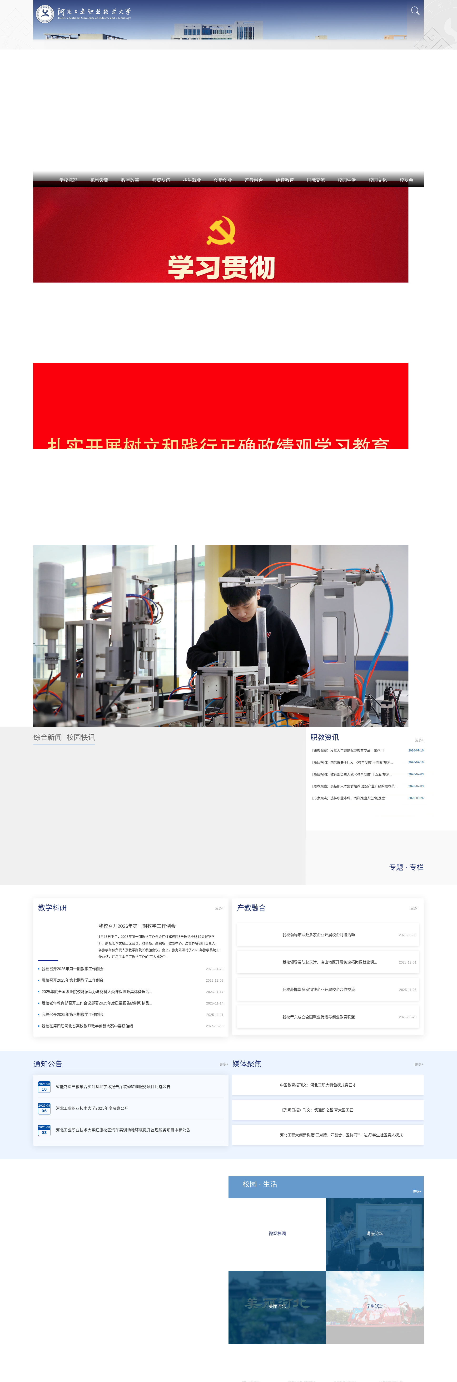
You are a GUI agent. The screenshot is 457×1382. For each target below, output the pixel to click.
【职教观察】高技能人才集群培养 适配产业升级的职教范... (353, 1149)
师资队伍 (161, 180)
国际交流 (316, 180)
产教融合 (254, 180)
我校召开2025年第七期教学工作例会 (73, 1343)
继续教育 (285, 180)
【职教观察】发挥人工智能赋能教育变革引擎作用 (347, 1113)
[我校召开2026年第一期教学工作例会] (66, 1303)
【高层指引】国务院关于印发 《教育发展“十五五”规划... (351, 1125)
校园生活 (347, 180)
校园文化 (378, 180)
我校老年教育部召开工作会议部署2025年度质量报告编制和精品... (97, 1366)
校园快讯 (81, 1100)
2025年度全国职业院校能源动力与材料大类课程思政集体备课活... (97, 1354)
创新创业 (223, 180)
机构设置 (99, 180)
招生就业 (192, 180)
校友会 (406, 180)
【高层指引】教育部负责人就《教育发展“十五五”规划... (351, 1137)
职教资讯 (324, 1100)
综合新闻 (47, 1100)
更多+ (419, 1103)
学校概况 (68, 180)
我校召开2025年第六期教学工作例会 (73, 1377)
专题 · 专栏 (406, 1230)
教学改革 (130, 180)
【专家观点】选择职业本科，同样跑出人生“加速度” (348, 1161)
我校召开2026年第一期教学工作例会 (137, 1289)
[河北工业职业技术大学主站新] (83, 14)
